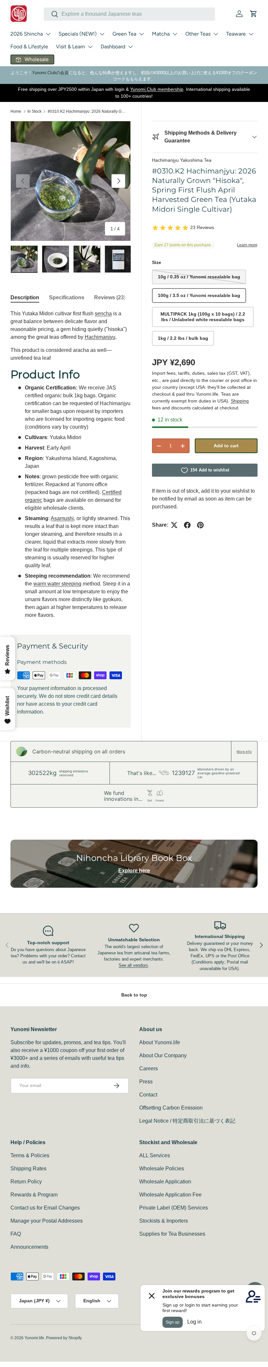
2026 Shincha (26, 34)
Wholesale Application (165, 1181)
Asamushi (62, 518)
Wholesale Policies (161, 1168)
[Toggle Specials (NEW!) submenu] (102, 34)
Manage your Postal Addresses (46, 1221)
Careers (148, 1068)
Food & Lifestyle (29, 46)
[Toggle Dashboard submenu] (130, 47)
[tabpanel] (70, 464)
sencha (103, 313)
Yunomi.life (34, 1338)
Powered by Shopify (64, 1338)
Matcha (161, 34)
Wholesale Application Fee (170, 1194)
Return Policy (26, 1181)
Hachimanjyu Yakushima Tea (181, 160)
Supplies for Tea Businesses (172, 1234)
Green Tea (124, 34)
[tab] (24, 298)
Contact (148, 1094)
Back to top (134, 994)
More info (244, 751)
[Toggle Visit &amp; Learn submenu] (90, 47)
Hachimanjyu (100, 337)
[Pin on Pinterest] (200, 525)
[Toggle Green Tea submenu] (141, 34)
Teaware (236, 34)
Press (146, 1081)
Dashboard (113, 46)
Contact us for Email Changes (45, 1208)
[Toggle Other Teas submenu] (216, 34)
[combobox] (129, 14)
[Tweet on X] (174, 525)
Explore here (134, 870)
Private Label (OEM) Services (173, 1208)
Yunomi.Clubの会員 (50, 72)
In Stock (34, 111)
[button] (253, 14)
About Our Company (163, 1055)
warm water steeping (57, 583)
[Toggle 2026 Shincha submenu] (48, 34)
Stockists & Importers (163, 1221)
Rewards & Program (34, 1194)
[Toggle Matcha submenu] (175, 34)
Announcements (29, 1247)
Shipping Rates (28, 1168)
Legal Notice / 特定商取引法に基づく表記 (187, 1121)
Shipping (240, 401)
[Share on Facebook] (187, 525)
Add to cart (226, 445)
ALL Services (154, 1155)
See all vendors (133, 965)
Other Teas (197, 34)
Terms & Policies (29, 1155)
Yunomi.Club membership (156, 89)
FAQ (15, 1234)
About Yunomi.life (159, 1042)
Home (15, 111)
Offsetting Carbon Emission (171, 1108)
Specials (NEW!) (78, 34)
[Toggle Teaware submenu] (251, 34)
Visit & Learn (70, 46)
